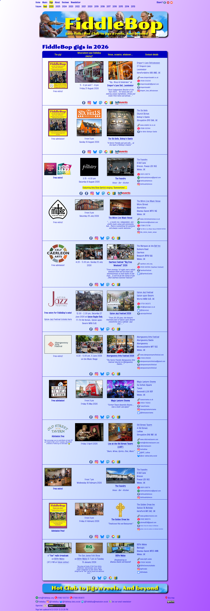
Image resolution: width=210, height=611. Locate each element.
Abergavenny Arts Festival (148, 336)
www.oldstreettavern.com (149, 439)
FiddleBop (42, 601)
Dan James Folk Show (91, 555)
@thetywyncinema (146, 412)
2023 (71, 6)
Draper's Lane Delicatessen (148, 62)
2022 (77, 6)
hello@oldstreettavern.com (149, 442)
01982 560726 (63, 597)
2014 (127, 6)
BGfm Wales (59, 558)
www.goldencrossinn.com (148, 516)
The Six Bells (142, 110)
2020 (90, 6)
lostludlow (143, 449)
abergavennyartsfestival (148, 364)
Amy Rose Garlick (98, 187)
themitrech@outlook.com (149, 222)
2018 (103, 6)
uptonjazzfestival (146, 313)
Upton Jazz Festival (145, 292)
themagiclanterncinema (148, 409)
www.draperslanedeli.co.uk (149, 77)
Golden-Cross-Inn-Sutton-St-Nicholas (149, 526)
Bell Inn (157, 246)
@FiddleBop (54, 601)
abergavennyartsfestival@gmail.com (152, 361)
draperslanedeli (145, 87)
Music (44, 2)
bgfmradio (143, 569)
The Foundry (142, 159)
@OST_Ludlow (145, 452)
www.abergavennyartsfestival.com (152, 354)
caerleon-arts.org (146, 263)
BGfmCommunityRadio (147, 565)
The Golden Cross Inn (146, 504)
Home (38, 2)
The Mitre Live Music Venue (148, 201)
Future (38, 6)
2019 (96, 6)
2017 (109, 6)
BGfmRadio (143, 572)
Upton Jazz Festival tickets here (58, 319)
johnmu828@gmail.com (148, 522)
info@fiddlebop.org (46, 597)
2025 (58, 6)
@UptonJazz (144, 310)
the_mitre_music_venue (148, 232)
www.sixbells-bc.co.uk (147, 125)
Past (45, 6)
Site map (171, 597)
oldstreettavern (145, 446)
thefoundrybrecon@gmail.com (150, 177)
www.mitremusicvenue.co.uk (150, 219)
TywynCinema (144, 406)
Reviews (65, 2)
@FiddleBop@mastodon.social (96, 601)
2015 (121, 6)
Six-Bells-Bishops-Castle (148, 131)
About (57, 2)
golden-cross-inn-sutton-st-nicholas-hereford (151, 529)
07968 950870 (78, 597)
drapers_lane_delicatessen (149, 90)
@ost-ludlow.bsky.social (148, 455)
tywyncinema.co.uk (146, 399)
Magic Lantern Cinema (146, 381)
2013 (133, 6)
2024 (64, 6)
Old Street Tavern (144, 424)
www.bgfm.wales (146, 559)
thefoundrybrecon (146, 180)
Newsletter (75, 2)
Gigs (51, 2)
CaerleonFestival (145, 270)
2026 (51, 6)
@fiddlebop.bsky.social (71, 601)
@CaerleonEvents (146, 273)
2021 (84, 6)
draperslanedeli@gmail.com (149, 84)
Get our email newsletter (121, 601)
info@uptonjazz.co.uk (147, 307)
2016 (115, 6)
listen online (63, 562)
